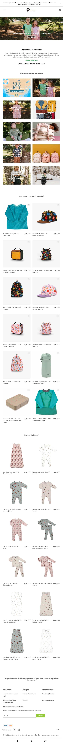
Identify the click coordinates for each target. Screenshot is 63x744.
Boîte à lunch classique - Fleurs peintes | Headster (12, 345)
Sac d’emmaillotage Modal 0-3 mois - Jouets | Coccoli (12, 621)
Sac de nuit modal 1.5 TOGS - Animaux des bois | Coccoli (11, 658)
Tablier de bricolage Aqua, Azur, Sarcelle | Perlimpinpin (41, 419)
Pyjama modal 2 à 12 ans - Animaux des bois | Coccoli (40, 547)
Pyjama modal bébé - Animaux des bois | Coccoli (12, 510)
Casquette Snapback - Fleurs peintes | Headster (40, 308)
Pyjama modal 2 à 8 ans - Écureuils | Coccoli (10, 584)
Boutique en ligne (46, 735)
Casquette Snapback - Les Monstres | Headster (39, 234)
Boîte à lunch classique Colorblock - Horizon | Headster (13, 271)
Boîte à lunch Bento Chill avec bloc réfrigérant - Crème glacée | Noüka (12, 420)
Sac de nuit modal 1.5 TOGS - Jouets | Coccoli (40, 658)
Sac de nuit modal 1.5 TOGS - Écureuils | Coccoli (40, 621)
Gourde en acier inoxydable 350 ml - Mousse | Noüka (41, 382)
